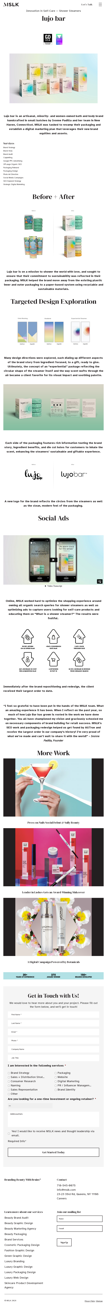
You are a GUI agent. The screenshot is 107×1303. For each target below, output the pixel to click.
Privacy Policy (90, 1301)
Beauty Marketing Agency (20, 1228)
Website (63, 1077)
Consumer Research (23, 1081)
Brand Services (13, 1239)
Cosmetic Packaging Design (22, 1245)
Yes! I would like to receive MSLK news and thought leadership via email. (53, 1133)
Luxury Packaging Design (20, 1272)
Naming (15, 1085)
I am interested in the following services (37, 1065)
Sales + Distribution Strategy (28, 1077)
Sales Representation (24, 1089)
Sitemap (99, 1301)
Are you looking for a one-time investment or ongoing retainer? (52, 1099)
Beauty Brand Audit (16, 1217)
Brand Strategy (20, 1073)
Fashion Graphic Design (19, 1250)
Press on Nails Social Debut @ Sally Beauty (54, 823)
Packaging (64, 1073)
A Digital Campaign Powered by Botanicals (53, 962)
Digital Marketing (68, 1081)
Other (14, 1094)
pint (66, 1207)
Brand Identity (66, 1089)
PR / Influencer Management (75, 1085)
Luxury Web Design (16, 1277)
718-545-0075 (66, 1185)
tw (62, 1207)
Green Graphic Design (18, 1256)
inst (71, 1207)
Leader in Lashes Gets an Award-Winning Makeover (53, 892)
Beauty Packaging (15, 1234)
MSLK (11, 4)
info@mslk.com (66, 1190)
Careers (62, 1198)
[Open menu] (100, 4)
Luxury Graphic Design (18, 1266)
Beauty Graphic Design (18, 1223)
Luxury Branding (14, 1261)
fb (58, 1207)
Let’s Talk (87, 4)
